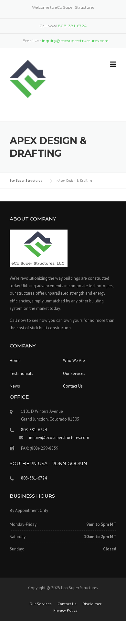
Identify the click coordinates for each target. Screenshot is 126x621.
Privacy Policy (65, 610)
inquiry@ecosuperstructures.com (59, 437)
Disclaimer (91, 604)
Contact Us (73, 386)
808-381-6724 (72, 25)
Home (15, 360)
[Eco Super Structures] (28, 79)
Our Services (74, 373)
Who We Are (74, 360)
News (15, 386)
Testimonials (21, 373)
